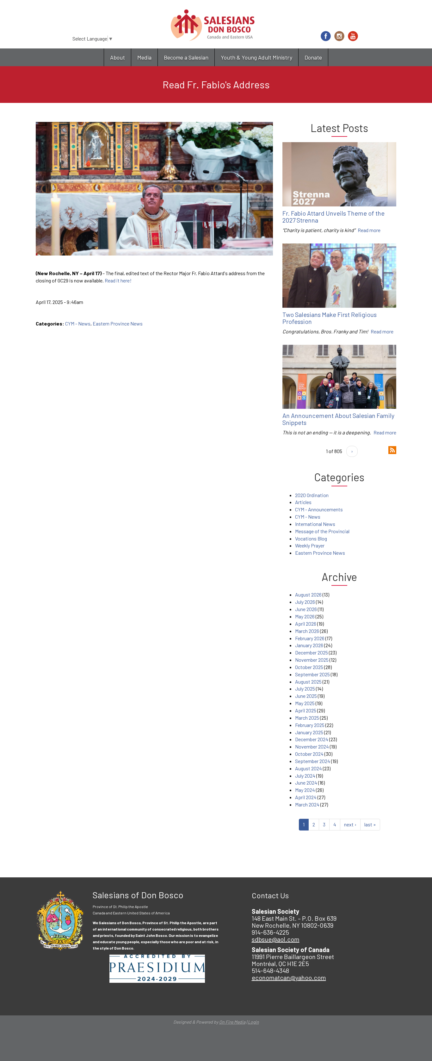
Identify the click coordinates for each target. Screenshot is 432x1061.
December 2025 (311, 652)
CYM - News (77, 323)
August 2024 (308, 768)
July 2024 (305, 776)
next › (350, 824)
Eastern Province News (118, 323)
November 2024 (312, 746)
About (117, 57)
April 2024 (306, 797)
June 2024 (306, 783)
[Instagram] (339, 36)
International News (315, 524)
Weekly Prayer (309, 545)
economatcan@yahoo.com (289, 977)
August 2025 (308, 682)
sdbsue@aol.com (275, 939)
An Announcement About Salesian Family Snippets (338, 419)
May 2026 (305, 616)
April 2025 (305, 710)
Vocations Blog (311, 538)
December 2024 (311, 739)
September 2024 (312, 761)
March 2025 (307, 718)
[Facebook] (326, 36)
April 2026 (305, 624)
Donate (313, 57)
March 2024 (307, 804)
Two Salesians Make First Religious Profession (329, 318)
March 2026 (307, 631)
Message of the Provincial (322, 531)
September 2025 (312, 674)
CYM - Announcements (319, 509)
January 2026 (309, 645)
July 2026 (305, 602)
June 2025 (306, 696)
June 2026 (306, 609)
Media (144, 57)
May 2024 (305, 790)
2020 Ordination (312, 495)
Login (253, 1022)
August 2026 (308, 594)
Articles (303, 502)
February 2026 (309, 638)
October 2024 (309, 754)
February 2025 (309, 725)
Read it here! (118, 280)
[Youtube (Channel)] (353, 36)
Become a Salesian (186, 57)
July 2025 (305, 688)
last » (370, 824)
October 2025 (309, 667)
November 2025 (312, 660)
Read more (369, 230)
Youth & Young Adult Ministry (256, 57)
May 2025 (305, 703)
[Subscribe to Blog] (392, 449)
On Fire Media (232, 1022)
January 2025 (309, 732)
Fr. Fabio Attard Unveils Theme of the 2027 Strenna (333, 216)
